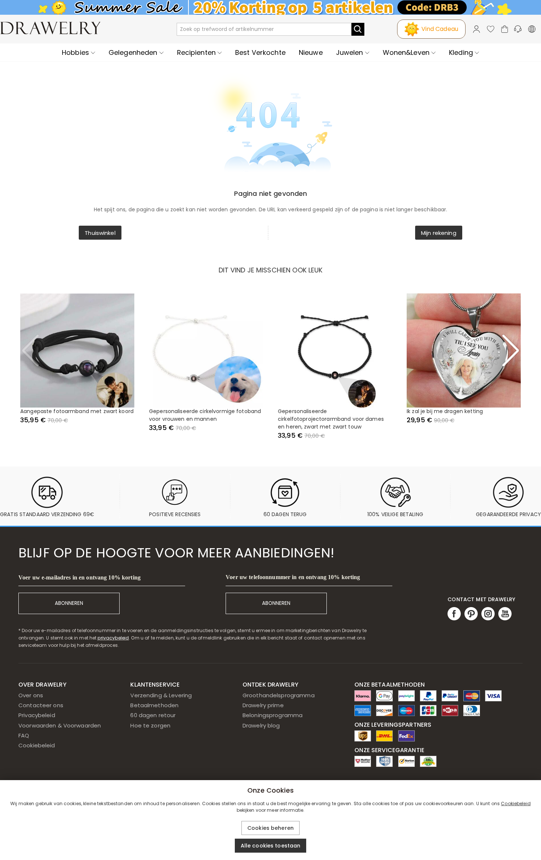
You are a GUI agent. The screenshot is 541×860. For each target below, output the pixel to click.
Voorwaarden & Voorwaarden (59, 725)
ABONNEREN (69, 603)
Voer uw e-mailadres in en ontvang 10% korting (79, 577)
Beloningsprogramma (273, 715)
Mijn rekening (438, 233)
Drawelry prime (263, 705)
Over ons (30, 695)
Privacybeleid (36, 715)
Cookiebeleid (36, 745)
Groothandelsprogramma (279, 695)
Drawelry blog (261, 725)
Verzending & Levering (161, 695)
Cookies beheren (270, 828)
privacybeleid (113, 638)
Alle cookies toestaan (271, 845)
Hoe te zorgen (150, 725)
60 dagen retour (153, 715)
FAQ (23, 735)
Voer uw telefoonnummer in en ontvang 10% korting (293, 577)
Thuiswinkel (100, 233)
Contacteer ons (40, 705)
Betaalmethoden (154, 705)
